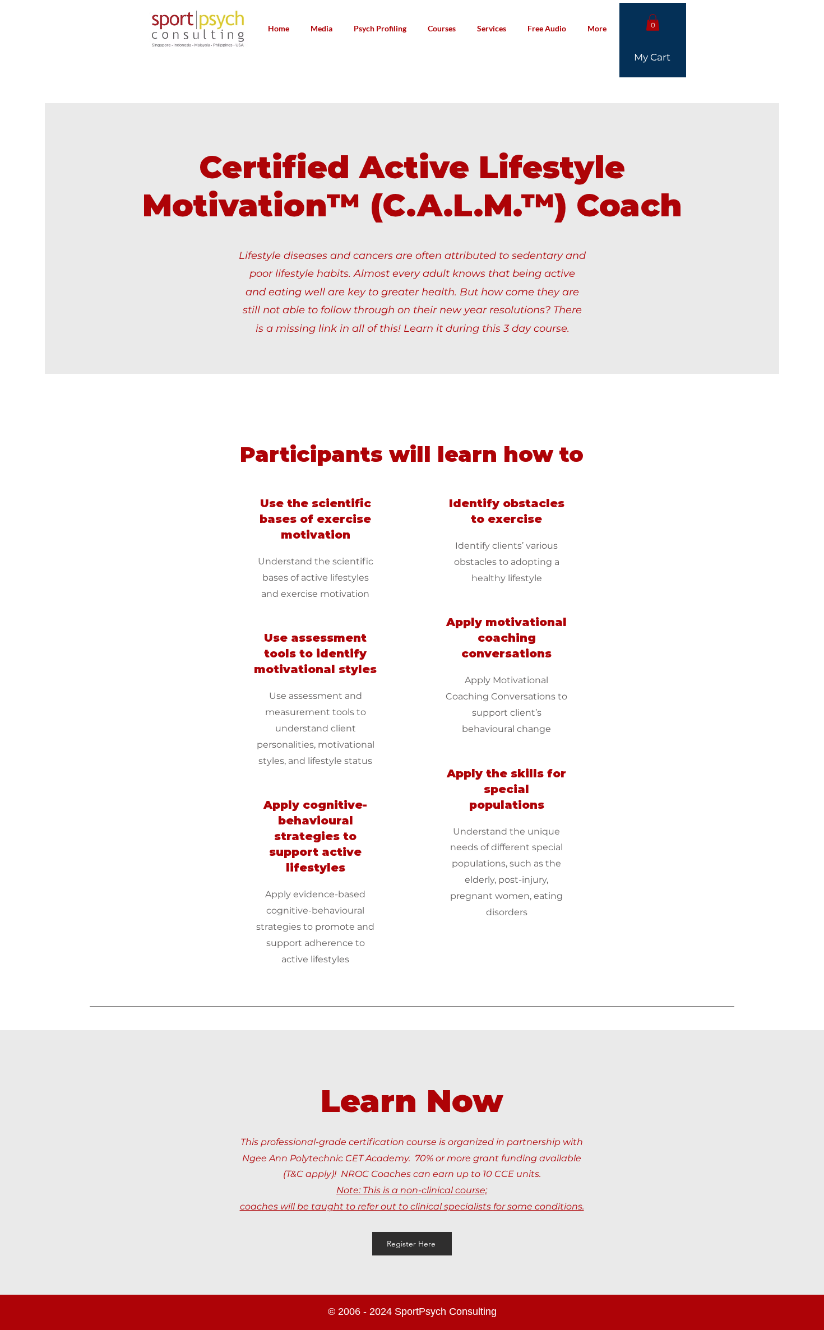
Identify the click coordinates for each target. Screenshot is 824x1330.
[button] (653, 22)
